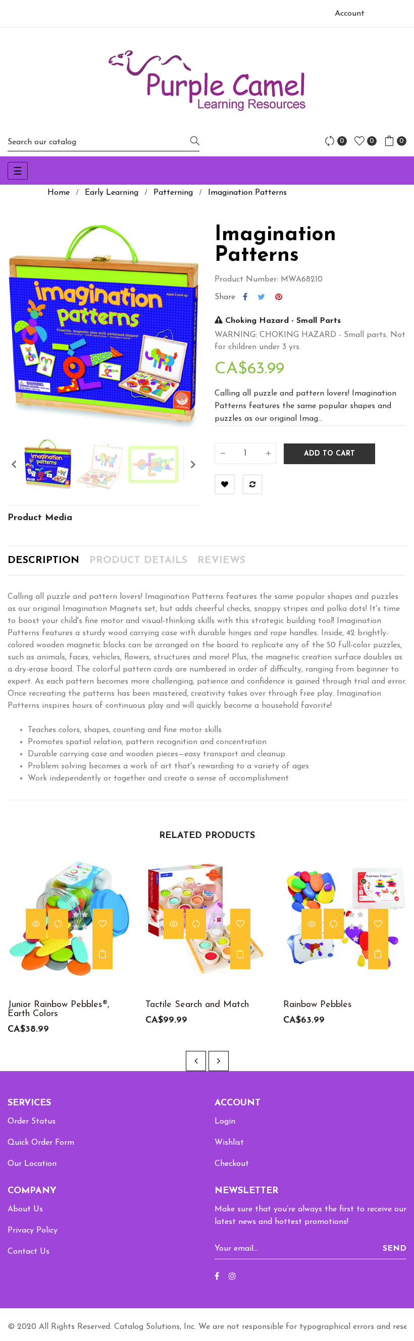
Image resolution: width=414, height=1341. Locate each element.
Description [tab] (43, 560)
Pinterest (278, 297)
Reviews (221, 560)
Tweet (261, 297)
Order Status (32, 1122)
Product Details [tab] (138, 560)
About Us (25, 1209)
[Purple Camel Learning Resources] (207, 80)
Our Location (32, 1164)
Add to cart (329, 454)
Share (245, 297)
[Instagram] (232, 1277)
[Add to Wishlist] (225, 484)
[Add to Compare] (252, 484)
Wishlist (229, 1143)
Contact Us (28, 1252)
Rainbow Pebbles (317, 1005)
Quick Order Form (41, 1143)
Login (225, 1122)
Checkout (232, 1164)
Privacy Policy (33, 1230)
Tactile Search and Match (197, 1005)
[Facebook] (217, 1277)
